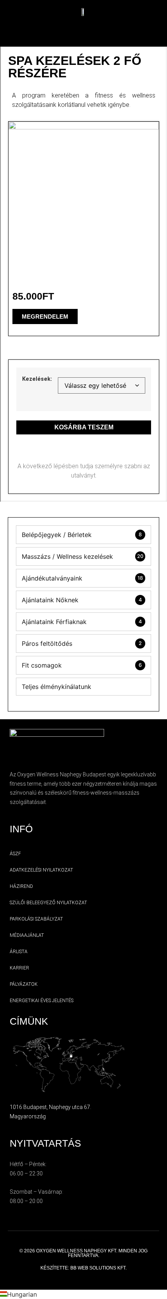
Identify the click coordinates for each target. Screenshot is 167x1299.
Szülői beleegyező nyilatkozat (48, 902)
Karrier (19, 968)
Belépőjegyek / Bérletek (82, 535)
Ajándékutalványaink (82, 578)
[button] (10, 30)
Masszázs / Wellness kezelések (82, 556)
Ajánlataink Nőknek (82, 600)
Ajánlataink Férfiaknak (82, 622)
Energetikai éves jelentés (41, 1000)
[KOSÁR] (155, 30)
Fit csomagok (82, 665)
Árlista (19, 951)
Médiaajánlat (27, 935)
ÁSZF (15, 853)
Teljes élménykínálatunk (56, 686)
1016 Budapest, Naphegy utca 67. (50, 1107)
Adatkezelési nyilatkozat (41, 870)
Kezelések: (37, 379)
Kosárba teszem (83, 427)
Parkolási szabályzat (36, 919)
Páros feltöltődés (82, 643)
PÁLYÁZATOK (24, 984)
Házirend (21, 886)
